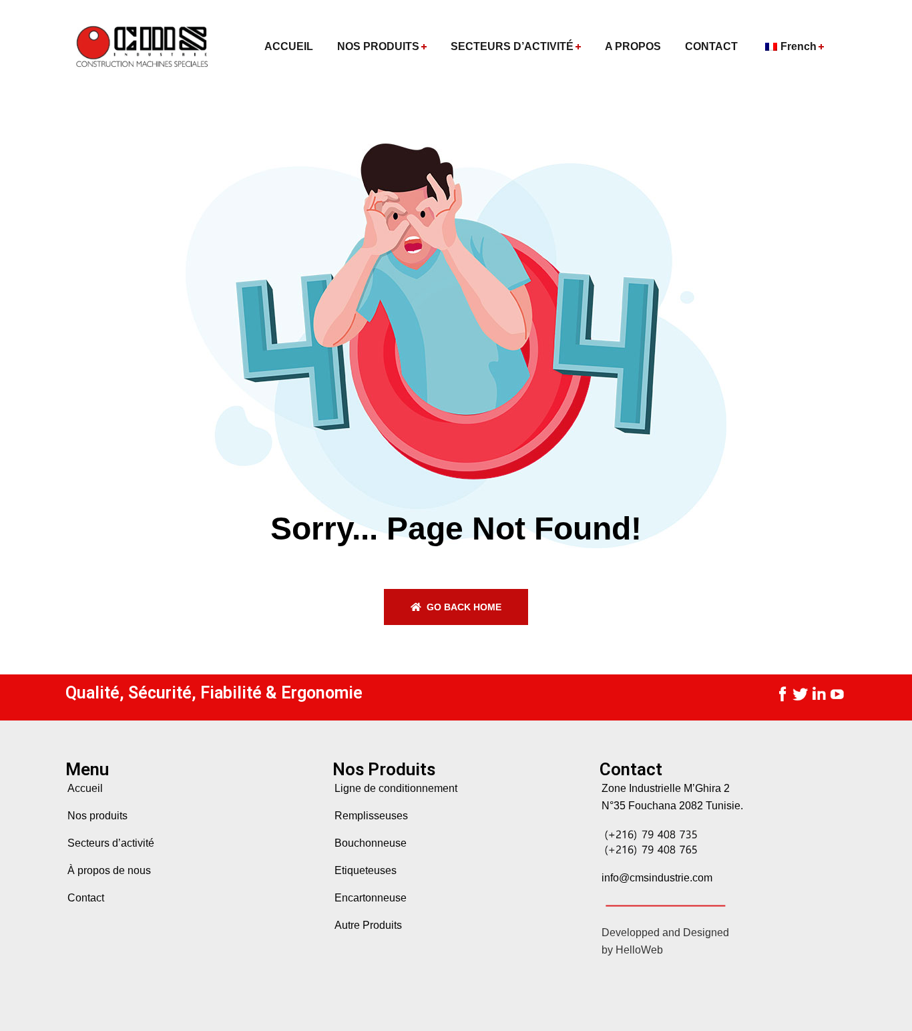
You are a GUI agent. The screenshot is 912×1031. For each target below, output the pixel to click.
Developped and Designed (665, 932)
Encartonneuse (370, 897)
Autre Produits (368, 925)
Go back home (462, 607)
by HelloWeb (632, 950)
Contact (85, 897)
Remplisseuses (371, 815)
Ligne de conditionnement (395, 788)
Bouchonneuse (370, 843)
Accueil (85, 788)
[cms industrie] (140, 46)
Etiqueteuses (365, 870)
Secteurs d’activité (110, 843)
